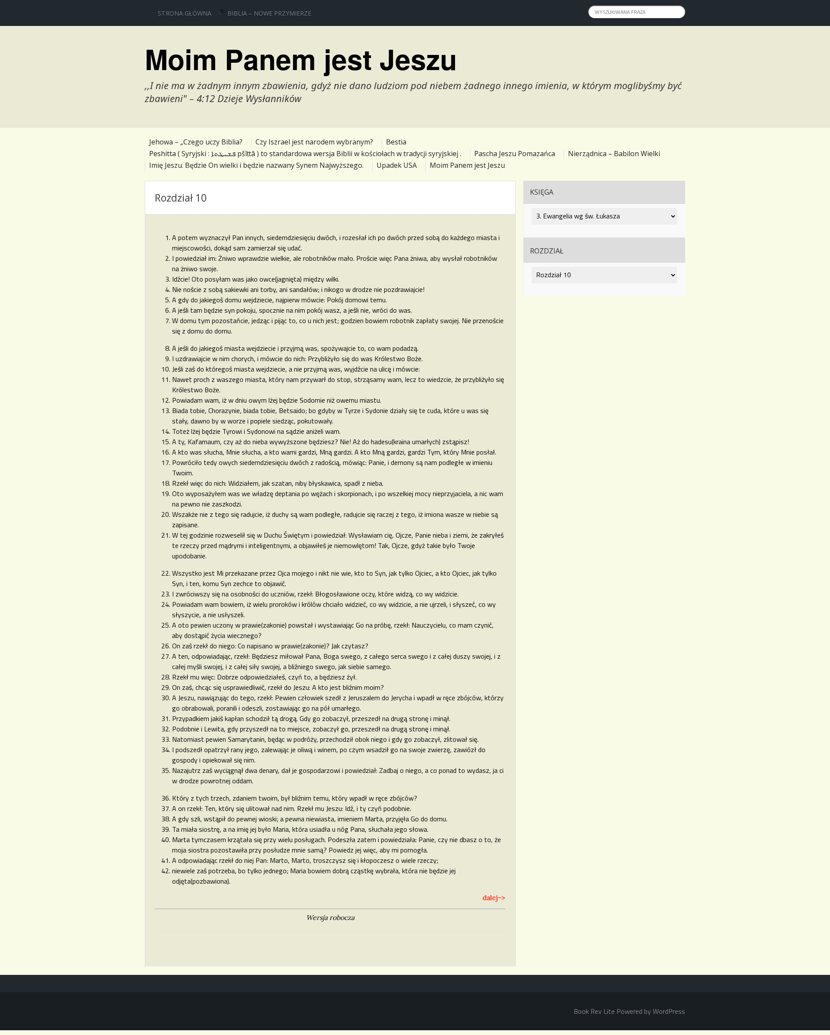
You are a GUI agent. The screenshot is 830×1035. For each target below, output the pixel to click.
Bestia (396, 142)
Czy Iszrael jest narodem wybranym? (314, 142)
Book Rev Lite (594, 1011)
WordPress (669, 1011)
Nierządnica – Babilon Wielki (614, 153)
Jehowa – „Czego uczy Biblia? (196, 142)
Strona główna (184, 13)
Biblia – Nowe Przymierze (269, 13)
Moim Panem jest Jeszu (301, 59)
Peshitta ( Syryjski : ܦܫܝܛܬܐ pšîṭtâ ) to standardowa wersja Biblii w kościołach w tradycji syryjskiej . (305, 153)
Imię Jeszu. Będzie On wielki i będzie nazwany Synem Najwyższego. (256, 165)
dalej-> (493, 897)
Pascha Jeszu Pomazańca (514, 153)
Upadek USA (397, 165)
